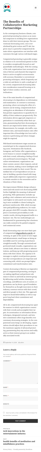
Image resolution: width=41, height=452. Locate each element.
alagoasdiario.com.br (24, 233)
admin (22, 342)
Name (5, 387)
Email (6, 396)
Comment (7, 361)
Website (6, 404)
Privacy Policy (7, 449)
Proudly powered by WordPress (22, 449)
